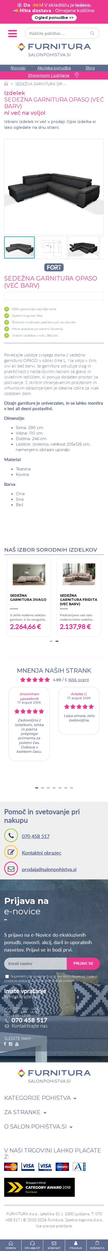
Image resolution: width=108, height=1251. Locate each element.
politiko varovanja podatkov (56, 981)
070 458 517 (36, 836)
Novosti (18, 68)
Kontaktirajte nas (30, 1026)
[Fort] (54, 267)
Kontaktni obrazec (41, 852)
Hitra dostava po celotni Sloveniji (37, 329)
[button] (54, 187)
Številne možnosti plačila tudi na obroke (44, 322)
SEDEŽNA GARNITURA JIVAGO (63, 597)
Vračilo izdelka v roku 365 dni (35, 335)
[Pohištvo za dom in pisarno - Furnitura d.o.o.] (54, 49)
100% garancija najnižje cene (34, 309)
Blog (90, 68)
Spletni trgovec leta (27, 316)
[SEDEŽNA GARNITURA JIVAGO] (64, 574)
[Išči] (92, 33)
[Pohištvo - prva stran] (6, 84)
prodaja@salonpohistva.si (49, 869)
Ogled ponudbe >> (54, 17)
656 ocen (79, 679)
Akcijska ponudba (54, 68)
